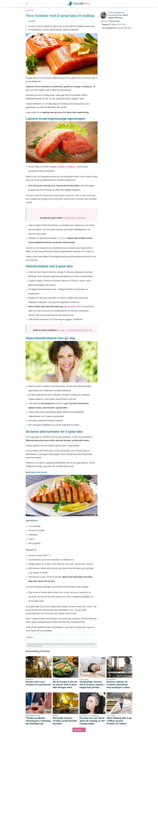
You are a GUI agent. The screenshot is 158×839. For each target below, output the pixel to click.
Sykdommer (111, 679)
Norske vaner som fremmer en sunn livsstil (38, 683)
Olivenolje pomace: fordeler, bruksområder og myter (65, 721)
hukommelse (69, 306)
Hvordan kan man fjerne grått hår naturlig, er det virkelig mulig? (92, 721)
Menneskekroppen (33, 716)
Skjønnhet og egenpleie (89, 716)
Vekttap (56, 679)
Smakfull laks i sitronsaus (74, 218)
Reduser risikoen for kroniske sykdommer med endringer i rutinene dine (119, 684)
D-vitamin (61, 238)
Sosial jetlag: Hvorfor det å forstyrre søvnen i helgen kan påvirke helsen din (92, 684)
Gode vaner (84, 679)
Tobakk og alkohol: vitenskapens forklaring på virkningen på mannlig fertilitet (38, 721)
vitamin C (59, 403)
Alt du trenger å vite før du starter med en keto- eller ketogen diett (65, 684)
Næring (56, 716)
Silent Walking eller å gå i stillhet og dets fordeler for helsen (119, 721)
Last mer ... (79, 730)
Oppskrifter (30, 10)
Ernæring (29, 679)
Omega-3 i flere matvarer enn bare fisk (75, 330)
